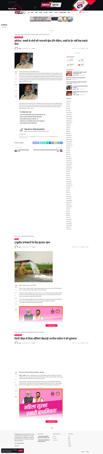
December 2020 (69, 223)
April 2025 (68, 131)
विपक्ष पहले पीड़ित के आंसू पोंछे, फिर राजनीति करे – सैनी (29, 118)
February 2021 (68, 219)
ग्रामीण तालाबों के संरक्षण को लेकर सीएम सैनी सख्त (28, 123)
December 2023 (69, 162)
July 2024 (68, 148)
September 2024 (69, 144)
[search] (81, 12)
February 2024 (69, 158)
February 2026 (69, 112)
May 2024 (68, 152)
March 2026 (68, 110)
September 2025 (69, 122)
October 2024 (68, 143)
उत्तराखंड (67, 83)
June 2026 (68, 104)
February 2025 (69, 135)
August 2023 (68, 169)
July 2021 (68, 209)
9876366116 (17, 445)
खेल (16, 335)
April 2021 (68, 215)
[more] (72, 12)
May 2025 (68, 129)
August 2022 (68, 186)
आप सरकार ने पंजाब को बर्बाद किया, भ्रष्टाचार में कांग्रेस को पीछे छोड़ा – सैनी (32, 114)
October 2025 (68, 120)
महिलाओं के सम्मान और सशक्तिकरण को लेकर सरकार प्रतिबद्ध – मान (76, 77)
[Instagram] (71, 65)
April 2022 (68, 192)
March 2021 (68, 217)
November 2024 (69, 141)
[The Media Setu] (20, 12)
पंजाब (67, 79)
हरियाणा (21, 37)
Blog (19, 34)
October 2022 (68, 183)
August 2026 (68, 101)
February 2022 (69, 196)
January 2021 (68, 221)
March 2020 (68, 227)
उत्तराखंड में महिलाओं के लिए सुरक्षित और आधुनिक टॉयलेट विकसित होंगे (76, 81)
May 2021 (68, 213)
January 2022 (68, 198)
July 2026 (68, 102)
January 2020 (68, 228)
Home (16, 34)
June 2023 (68, 173)
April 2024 (68, 154)
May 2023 (68, 175)
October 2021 (68, 204)
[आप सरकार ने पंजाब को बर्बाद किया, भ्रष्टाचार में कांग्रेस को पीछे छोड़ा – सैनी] (69, 73)
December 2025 (69, 116)
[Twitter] (82, 61)
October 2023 (68, 165)
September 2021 (69, 206)
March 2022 (68, 194)
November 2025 (69, 118)
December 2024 (69, 139)
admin (20, 48)
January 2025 (68, 137)
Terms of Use (8, 451)
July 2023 (68, 171)
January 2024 (68, 160)
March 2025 (68, 133)
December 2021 (69, 200)
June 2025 (68, 127)
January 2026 (68, 114)
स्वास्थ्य (16, 37)
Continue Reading (51, 325)
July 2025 (68, 125)
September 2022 (69, 185)
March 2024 (68, 156)
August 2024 (68, 146)
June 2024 (68, 150)
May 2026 (68, 106)
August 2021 (68, 207)
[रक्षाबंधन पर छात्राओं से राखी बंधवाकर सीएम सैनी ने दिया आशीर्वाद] (69, 87)
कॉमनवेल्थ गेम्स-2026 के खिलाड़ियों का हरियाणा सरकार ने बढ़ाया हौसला (32, 121)
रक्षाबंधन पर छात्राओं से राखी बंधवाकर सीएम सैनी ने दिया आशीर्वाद (31, 116)
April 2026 (68, 108)
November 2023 (69, 164)
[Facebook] (71, 61)
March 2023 (68, 179)
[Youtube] (82, 65)
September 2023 (69, 167)
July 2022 (68, 188)
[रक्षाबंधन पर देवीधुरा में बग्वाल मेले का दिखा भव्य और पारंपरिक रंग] (69, 93)
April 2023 (68, 177)
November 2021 (69, 202)
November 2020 (69, 225)
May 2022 (68, 190)
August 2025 (68, 123)
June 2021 (68, 211)
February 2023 (69, 181)
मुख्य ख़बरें (74, 75)
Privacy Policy (52, 136)
